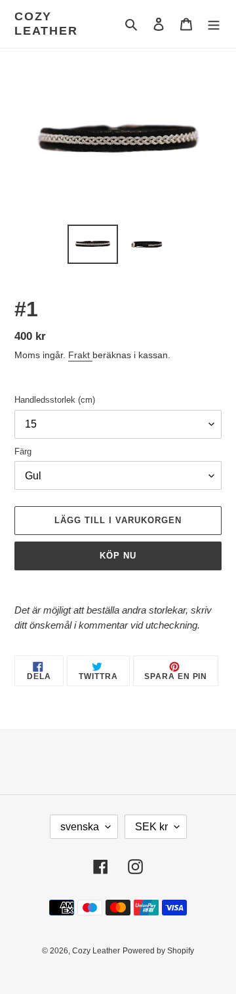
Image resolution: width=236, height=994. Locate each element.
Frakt (80, 355)
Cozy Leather (46, 23)
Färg (22, 451)
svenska (79, 826)
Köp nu (118, 556)
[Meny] (213, 24)
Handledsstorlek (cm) (54, 400)
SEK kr (151, 826)
